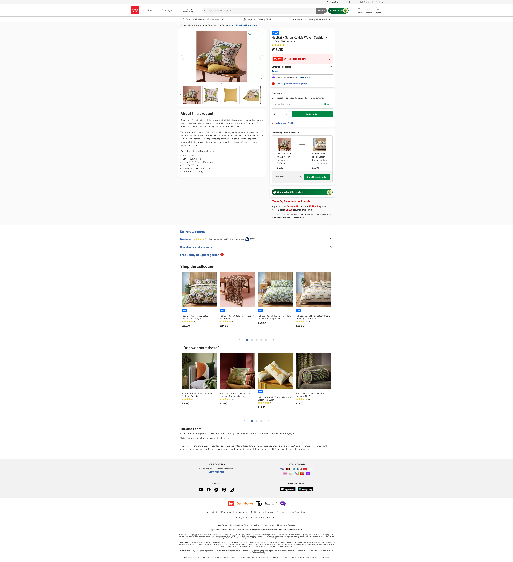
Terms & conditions (297, 512)
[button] (255, 35)
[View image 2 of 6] (211, 95)
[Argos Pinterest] (224, 489)
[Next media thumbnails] (263, 95)
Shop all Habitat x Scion (246, 25)
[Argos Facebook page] (208, 489)
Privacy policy (241, 512)
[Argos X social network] (216, 489)
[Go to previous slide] (182, 57)
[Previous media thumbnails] (180, 95)
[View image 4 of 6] (250, 95)
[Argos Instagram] (232, 489)
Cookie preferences (276, 512)
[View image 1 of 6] (192, 95)
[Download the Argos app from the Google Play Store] (305, 491)
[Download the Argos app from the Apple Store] (288, 491)
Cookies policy (257, 512)
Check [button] (327, 104)
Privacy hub (226, 512)
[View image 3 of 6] (230, 95)
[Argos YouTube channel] (201, 489)
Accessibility (212, 512)
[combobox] (259, 11)
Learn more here (216, 471)
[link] (302, 83)
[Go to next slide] (261, 57)
